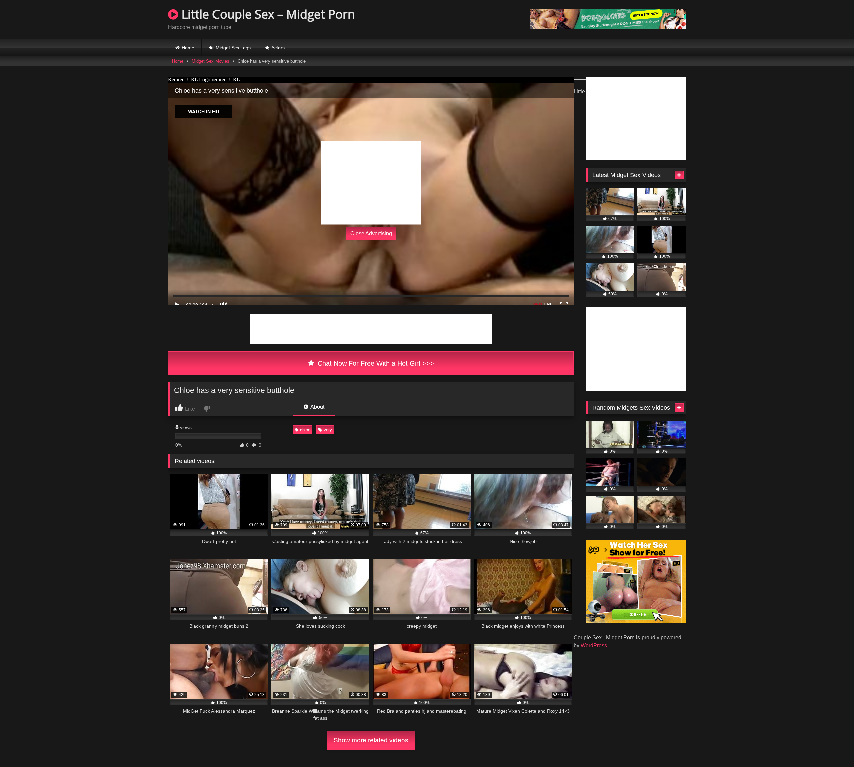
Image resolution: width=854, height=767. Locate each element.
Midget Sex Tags (233, 47)
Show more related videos (371, 740)
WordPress (594, 645)
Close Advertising (371, 233)
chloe (305, 429)
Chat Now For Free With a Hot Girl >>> (375, 363)
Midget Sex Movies (210, 61)
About (316, 407)
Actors (278, 47)
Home (188, 47)
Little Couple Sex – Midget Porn (266, 14)
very (328, 429)
